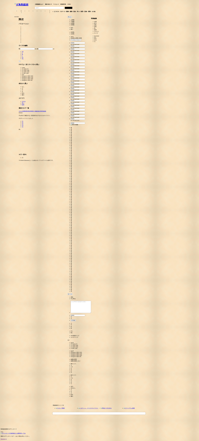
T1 (22, 121)
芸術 (85, 11)
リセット (79, 39)
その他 (93, 11)
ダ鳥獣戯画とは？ (39, 4)
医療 (67, 11)
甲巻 (19, 11)
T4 (22, 125)
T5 (22, 126)
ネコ (35, 11)
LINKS (69, 4)
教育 (82, 11)
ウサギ (27, 11)
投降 (23, 111)
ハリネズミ (47, 11)
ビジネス (56, 11)
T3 (22, 124)
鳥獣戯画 (43, 111)
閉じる (69, 17)
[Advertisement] (7, 40)
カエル (23, 11)
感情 (71, 11)
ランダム (73, 39)
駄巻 (23, 104)
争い (78, 11)
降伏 (27, 111)
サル (43, 11)
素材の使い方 (48, 4)
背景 (89, 11)
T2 (22, 122)
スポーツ (62, 11)
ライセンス (56, 4)
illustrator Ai (4, 439)
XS (22, 51)
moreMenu (100, 10)
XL (23, 58)
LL (22, 57)
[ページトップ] (99, 413)
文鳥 (39, 11)
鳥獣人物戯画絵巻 (36, 111)
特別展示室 (63, 4)
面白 (74, 11)
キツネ (31, 11)
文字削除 (73, 320)
